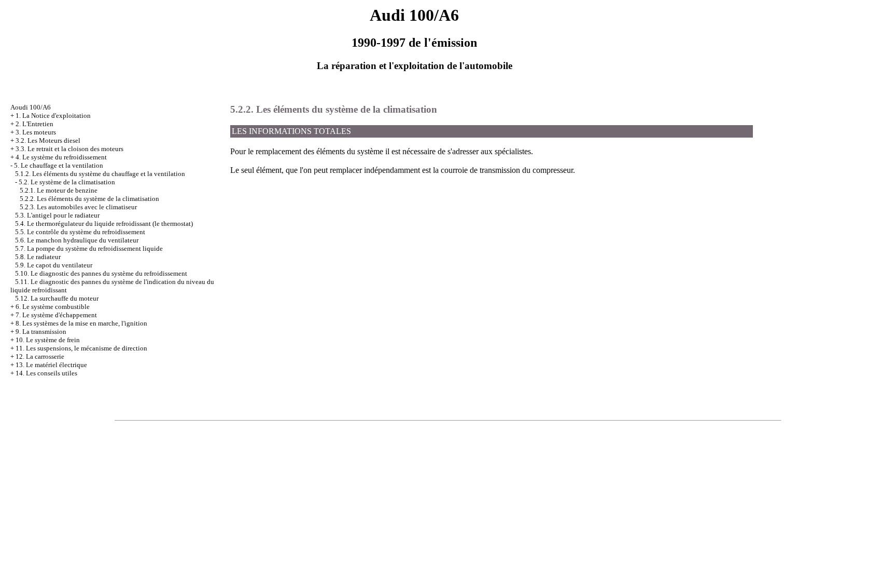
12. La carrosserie (40, 356)
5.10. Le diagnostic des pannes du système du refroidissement (101, 273)
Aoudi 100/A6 (30, 107)
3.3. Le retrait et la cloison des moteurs (69, 149)
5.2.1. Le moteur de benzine (58, 190)
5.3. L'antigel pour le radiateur (57, 215)
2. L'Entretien (34, 124)
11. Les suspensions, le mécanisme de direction (81, 348)
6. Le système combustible (53, 307)
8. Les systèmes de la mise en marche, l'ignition (81, 323)
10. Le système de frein (48, 340)
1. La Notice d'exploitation (53, 115)
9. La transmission (41, 331)
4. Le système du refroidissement (61, 157)
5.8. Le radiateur (38, 257)
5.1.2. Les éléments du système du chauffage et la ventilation (100, 174)
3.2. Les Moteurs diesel (48, 140)
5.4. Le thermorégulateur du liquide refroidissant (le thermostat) (104, 223)
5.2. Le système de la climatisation (67, 182)
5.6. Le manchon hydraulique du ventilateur (76, 240)
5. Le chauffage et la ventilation (58, 165)
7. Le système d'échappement (56, 315)
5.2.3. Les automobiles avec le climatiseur (78, 207)
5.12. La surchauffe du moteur (57, 298)
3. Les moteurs (36, 132)
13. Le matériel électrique (51, 365)
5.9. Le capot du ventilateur (53, 265)
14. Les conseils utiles (46, 373)
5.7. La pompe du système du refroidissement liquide (89, 248)
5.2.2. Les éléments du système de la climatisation (89, 199)
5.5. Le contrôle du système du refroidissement (80, 232)
